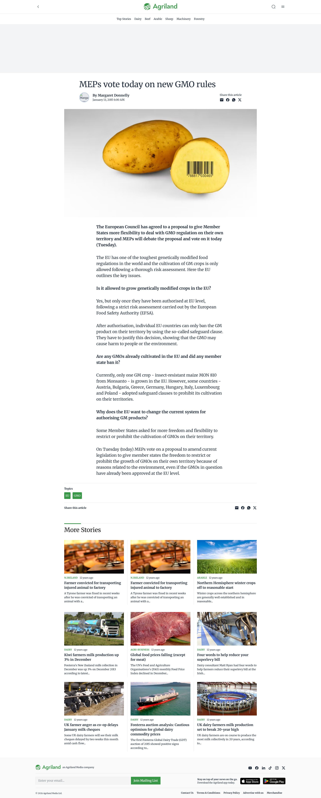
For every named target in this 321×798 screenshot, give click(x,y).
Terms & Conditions (208, 792)
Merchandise (274, 792)
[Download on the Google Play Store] (274, 781)
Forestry (199, 19)
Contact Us (187, 792)
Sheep (169, 19)
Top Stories (124, 19)
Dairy (137, 19)
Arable (158, 19)
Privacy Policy (232, 792)
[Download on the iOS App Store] (250, 781)
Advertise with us (253, 792)
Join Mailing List (146, 780)
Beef (147, 19)
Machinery (184, 19)
